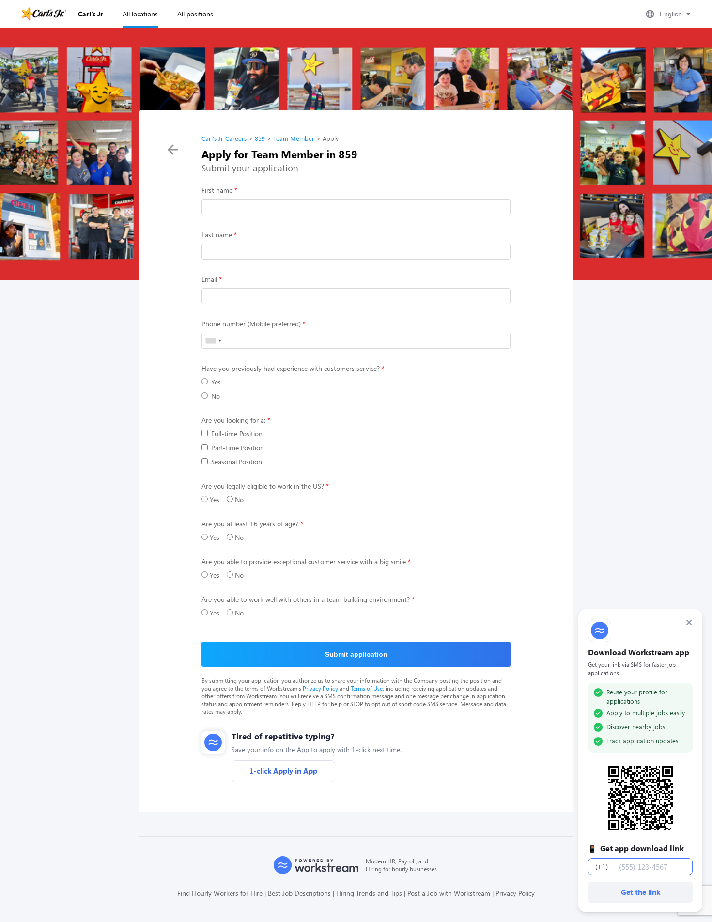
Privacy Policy (320, 688)
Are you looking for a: (233, 420)
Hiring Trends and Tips (369, 893)
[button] (667, 14)
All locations (140, 13)
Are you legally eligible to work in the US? (262, 486)
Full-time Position (237, 433)
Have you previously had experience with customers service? (290, 368)
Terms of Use (367, 688)
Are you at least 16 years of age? (249, 523)
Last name (216, 234)
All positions (195, 13)
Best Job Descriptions (299, 893)
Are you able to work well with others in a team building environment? (305, 599)
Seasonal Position (236, 461)
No (215, 395)
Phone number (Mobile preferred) (251, 323)
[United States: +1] (213, 340)
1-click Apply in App (283, 771)
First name (216, 190)
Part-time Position (237, 447)
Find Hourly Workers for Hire (220, 893)
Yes (216, 381)
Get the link (640, 892)
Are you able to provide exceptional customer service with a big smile (303, 561)
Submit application (356, 654)
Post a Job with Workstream (448, 893)
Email (209, 279)
